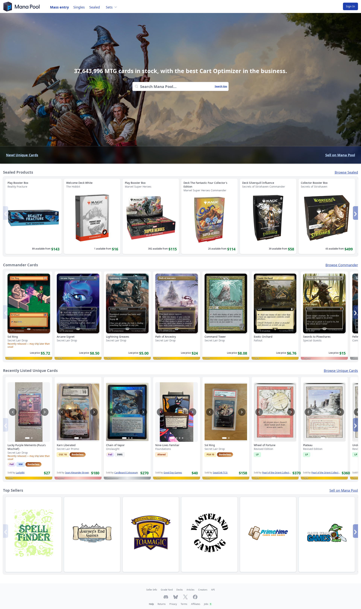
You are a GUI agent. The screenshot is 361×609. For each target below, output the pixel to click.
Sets (109, 7)
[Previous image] (13, 412)
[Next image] (45, 412)
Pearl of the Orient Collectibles (276, 472)
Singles (79, 7)
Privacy (173, 604)
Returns (162, 604)
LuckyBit (20, 472)
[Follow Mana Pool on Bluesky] (175, 597)
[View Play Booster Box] (33, 216)
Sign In (350, 6)
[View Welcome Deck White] (92, 216)
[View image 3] (132, 438)
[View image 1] (27, 438)
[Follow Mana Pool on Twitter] (185, 597)
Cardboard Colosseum (126, 472)
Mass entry (59, 7)
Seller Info (151, 589)
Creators (202, 589)
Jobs (207, 604)
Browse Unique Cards (341, 370)
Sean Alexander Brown (77, 472)
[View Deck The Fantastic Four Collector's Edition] (209, 216)
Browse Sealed (346, 172)
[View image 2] (32, 438)
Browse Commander (341, 265)
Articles (190, 589)
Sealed (94, 7)
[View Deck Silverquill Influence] (268, 216)
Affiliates (195, 604)
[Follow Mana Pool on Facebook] (195, 597)
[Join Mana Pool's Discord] (166, 597)
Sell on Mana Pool (340, 155)
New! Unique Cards (22, 155)
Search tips (221, 86)
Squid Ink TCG (220, 472)
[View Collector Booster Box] (327, 216)
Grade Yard (167, 589)
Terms (184, 604)
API (213, 589)
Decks (179, 589)
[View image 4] (182, 438)
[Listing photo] (29, 412)
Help (151, 604)
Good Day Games (173, 472)
